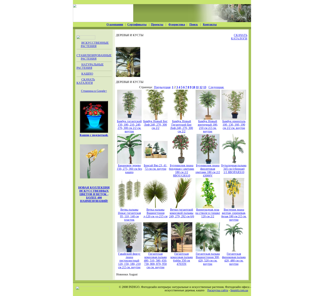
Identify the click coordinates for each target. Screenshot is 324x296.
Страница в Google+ (94, 90)
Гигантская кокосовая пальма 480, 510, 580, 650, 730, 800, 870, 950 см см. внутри (155, 260)
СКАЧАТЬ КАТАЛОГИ (85, 81)
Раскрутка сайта (217, 290)
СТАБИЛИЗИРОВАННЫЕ (94, 57)
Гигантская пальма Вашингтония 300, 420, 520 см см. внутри (208, 258)
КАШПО (87, 73)
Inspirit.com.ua (239, 290)
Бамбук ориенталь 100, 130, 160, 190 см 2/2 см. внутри (233, 125)
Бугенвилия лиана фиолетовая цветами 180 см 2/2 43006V (208, 170)
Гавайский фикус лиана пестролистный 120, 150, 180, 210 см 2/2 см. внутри (129, 260)
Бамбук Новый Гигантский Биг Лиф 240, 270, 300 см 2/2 (181, 126)
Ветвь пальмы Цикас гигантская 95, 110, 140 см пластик (129, 214)
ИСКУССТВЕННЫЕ (95, 44)
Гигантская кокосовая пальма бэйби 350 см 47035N (181, 258)
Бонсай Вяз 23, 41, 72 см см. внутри (155, 167)
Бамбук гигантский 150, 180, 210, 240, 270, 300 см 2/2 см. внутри (129, 126)
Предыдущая (162, 87)
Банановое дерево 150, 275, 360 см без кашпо (129, 169)
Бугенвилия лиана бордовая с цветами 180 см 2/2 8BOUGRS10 (181, 170)
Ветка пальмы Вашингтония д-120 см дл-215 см (155, 213)
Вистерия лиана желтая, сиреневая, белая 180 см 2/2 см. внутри (234, 214)
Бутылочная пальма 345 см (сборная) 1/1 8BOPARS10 (233, 169)
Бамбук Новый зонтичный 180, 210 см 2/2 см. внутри (208, 126)
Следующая (216, 87)
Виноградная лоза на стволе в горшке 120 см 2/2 (207, 213)
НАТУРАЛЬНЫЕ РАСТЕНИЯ (90, 66)
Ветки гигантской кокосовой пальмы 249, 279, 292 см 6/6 (181, 213)
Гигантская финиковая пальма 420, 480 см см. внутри (234, 258)
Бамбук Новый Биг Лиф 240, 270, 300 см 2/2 (155, 125)
